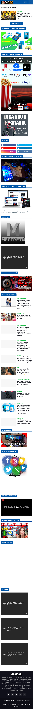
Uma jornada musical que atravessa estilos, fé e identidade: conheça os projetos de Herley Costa (24, 359)
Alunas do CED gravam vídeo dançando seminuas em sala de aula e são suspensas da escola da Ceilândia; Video (24, 304)
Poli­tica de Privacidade (13, 704)
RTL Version (16, 706)
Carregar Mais (16, 23)
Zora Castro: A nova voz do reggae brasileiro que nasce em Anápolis (24, 382)
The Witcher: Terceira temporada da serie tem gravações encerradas (24, 421)
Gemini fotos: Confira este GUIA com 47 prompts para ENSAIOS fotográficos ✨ (23, 371)
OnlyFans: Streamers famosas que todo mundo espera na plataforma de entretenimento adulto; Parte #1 (24, 331)
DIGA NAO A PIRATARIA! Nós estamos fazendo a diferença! (24, 394)
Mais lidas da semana (8, 295)
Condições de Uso (25, 704)
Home (4, 704)
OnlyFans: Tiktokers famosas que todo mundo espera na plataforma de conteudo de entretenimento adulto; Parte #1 (24, 346)
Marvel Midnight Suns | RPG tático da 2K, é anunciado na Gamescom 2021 (24, 16)
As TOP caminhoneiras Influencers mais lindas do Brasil (24, 316)
